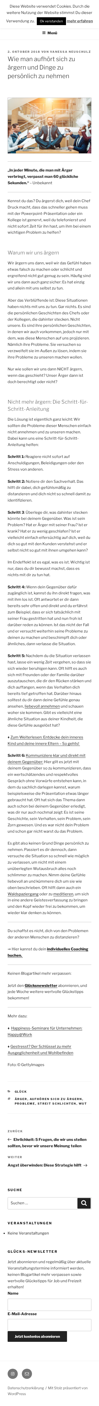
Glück (21, 1091)
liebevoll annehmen (42, 706)
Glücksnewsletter (41, 985)
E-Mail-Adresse (22, 1314)
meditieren (63, 894)
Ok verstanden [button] (51, 21)
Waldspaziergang (23, 894)
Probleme (25, 1103)
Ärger (21, 1099)
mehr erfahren (80, 21)
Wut (83, 1103)
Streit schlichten (57, 1103)
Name (13, 1293)
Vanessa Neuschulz (70, 52)
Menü (52, 33)
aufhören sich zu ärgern (56, 1099)
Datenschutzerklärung (26, 1388)
